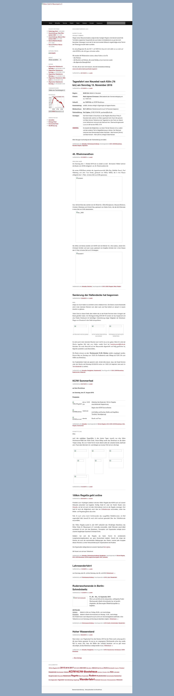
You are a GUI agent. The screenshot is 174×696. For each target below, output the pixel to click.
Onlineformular (105, 509)
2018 (75, 668)
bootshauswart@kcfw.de (117, 344)
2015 (62, 667)
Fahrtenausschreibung (93, 144)
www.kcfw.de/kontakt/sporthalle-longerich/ (84, 69)
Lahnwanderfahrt (82, 565)
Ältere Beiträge (77, 658)
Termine (65, 23)
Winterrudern (104, 680)
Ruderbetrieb (97, 370)
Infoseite (74, 507)
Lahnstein (105, 557)
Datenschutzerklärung (78, 689)
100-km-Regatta (102, 424)
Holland (66, 672)
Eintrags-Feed (52, 122)
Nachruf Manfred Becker (55, 41)
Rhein (115, 286)
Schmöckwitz (114, 623)
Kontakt (92, 23)
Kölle (108, 672)
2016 (111, 144)
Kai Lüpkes (107, 547)
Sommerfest (80, 425)
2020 (81, 668)
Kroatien (105, 672)
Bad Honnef (100, 668)
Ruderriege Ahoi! (53, 31)
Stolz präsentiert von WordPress (93, 689)
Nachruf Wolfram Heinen (55, 44)
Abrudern (89, 668)
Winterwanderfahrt (111, 680)
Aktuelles (57, 23)
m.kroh (91, 498)
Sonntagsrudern (53, 680)
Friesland (121, 668)
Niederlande (67, 676)
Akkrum (94, 668)
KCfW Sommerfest (82, 380)
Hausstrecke (110, 650)
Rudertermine (76, 372)
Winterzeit (82, 372)
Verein (78, 23)
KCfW (107, 286)
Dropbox (117, 668)
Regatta (79, 145)
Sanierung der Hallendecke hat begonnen (95, 295)
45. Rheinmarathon (83, 154)
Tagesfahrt (85, 145)
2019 (78, 668)
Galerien (84, 23)
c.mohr (91, 73)
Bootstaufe (111, 668)
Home (50, 23)
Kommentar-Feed (53, 124)
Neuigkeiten (90, 370)
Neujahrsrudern (53, 676)
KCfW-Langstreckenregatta (92, 557)
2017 (72, 667)
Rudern (71, 23)
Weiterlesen (111, 573)
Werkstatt (97, 680)
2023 (84, 668)
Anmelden (51, 120)
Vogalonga (76, 680)
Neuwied (74, 145)
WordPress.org (53, 125)
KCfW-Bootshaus (117, 144)
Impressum (99, 23)
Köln (123, 424)
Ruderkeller (85, 676)
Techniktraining (69, 680)
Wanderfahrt (113, 577)
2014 (58, 668)
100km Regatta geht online (87, 495)
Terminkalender (77, 366)
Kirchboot (100, 672)
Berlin (108, 623)
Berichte (89, 286)
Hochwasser (118, 650)
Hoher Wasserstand (83, 631)
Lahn (108, 577)
